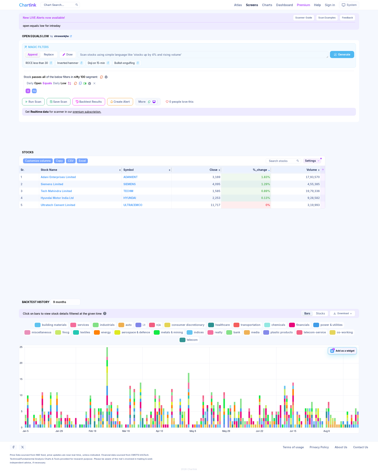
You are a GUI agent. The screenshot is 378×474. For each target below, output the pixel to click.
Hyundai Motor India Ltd (57, 198)
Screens (252, 5)
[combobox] (65, 302)
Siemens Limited (52, 184)
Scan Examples (327, 17)
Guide (303, 17)
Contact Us (360, 447)
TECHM (128, 191)
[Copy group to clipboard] (101, 77)
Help (317, 5)
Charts (267, 5)
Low (63, 83)
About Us (341, 447)
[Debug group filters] (106, 77)
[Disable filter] (85, 83)
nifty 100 (79, 77)
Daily (30, 83)
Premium (303, 5)
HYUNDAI (129, 198)
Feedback (347, 17)
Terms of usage (293, 447)
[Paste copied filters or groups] (34, 91)
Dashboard (284, 5)
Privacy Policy (319, 447)
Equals (47, 83)
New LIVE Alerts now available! (44, 17)
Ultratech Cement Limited (58, 205)
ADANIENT (130, 177)
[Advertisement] (189, 131)
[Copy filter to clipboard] (75, 83)
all (43, 77)
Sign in (330, 5)
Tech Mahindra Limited (56, 191)
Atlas (238, 5)
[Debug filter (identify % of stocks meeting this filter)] (89, 83)
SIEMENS (129, 184)
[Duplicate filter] (80, 83)
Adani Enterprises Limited (58, 177)
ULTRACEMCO (132, 205)
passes (37, 77)
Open (38, 83)
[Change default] (69, 83)
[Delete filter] (94, 83)
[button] (80, 170)
